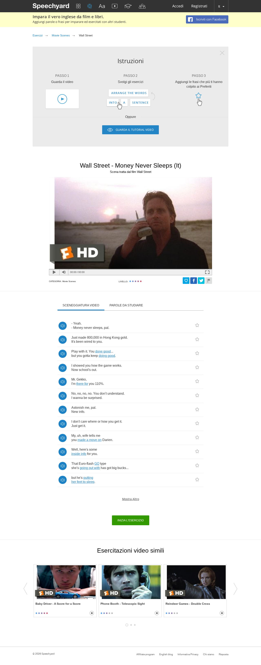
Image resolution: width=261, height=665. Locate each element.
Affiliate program (145, 654)
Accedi (178, 6)
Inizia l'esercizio (130, 520)
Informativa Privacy (188, 654)
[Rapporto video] (208, 280)
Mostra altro (130, 499)
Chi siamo (208, 654)
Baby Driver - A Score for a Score (58, 603)
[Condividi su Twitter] (201, 280)
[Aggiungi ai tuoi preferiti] (186, 280)
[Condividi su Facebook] (193, 280)
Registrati (199, 6)
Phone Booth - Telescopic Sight (123, 603)
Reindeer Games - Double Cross (188, 603)
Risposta (223, 654)
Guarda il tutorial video (135, 130)
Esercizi (38, 35)
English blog (166, 654)
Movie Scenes (61, 35)
